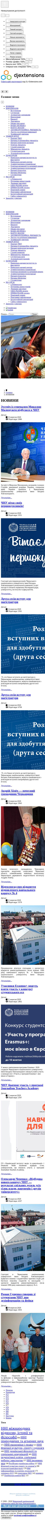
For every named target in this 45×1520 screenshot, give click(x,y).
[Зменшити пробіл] (33, 67)
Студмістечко (16, 175)
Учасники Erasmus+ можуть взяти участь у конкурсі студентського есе (19, 989)
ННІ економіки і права (18, 1444)
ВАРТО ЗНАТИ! (17, 128)
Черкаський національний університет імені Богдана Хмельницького (18, 1502)
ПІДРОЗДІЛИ (11, 155)
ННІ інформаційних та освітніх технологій (17, 1469)
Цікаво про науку (18, 123)
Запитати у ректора (14, 198)
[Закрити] (7, 15)
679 (7, 1409)
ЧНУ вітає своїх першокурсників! (12, 504)
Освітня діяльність (18, 145)
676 (7, 1403)
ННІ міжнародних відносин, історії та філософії (16, 1432)
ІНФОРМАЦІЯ (12, 108)
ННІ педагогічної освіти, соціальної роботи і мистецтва (19, 1457)
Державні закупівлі (18, 183)
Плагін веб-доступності (11, 82)
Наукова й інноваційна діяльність (24, 140)
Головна (9, 392)
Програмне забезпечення (21, 192)
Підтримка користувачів (20, 181)
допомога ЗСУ (7, 1473)
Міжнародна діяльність (20, 149)
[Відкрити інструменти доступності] (5, 4)
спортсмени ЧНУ (25, 1473)
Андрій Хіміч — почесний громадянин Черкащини (18, 792)
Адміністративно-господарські (23, 168)
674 (7, 1399)
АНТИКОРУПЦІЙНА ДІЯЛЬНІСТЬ (26, 130)
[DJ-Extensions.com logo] (22, 79)
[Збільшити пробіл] (36, 67)
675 (7, 1401)
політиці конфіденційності (25, 1515)
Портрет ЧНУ (16, 138)
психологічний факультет (12, 1468)
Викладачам (15, 117)
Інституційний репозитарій (22, 194)
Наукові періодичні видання (22, 143)
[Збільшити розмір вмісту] (31, 59)
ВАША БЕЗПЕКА (18, 126)
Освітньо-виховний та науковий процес (27, 166)
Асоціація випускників (20, 153)
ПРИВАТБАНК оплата (20, 188)
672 (7, 1394)
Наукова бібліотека (18, 173)
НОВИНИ (10, 106)
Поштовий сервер (18, 190)
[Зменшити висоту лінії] (23, 64)
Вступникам (16, 111)
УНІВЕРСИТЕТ (12, 136)
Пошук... (4, 314)
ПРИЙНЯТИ (6, 1518)
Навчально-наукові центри (21, 162)
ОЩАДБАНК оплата (19, 185)
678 (7, 1407)
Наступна (10, 1416)
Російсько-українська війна (21, 1463)
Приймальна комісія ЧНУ (14, 1475)
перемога (39, 1473)
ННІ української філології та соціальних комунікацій (19, 1453)
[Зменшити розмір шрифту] (26, 62)
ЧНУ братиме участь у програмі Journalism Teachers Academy (22, 1086)
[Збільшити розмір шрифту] (30, 62)
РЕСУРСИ (10, 177)
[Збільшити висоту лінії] (26, 64)
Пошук (34, 314)
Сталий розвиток (18, 147)
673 (7, 1397)
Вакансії (14, 119)
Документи (15, 121)
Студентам (15, 113)
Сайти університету (19, 196)
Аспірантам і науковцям (20, 115)
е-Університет (16, 179)
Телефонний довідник (20, 134)
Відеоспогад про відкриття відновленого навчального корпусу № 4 (18, 890)
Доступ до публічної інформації (24, 132)
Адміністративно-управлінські (23, 164)
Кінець (8, 1418)
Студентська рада (18, 151)
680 (7, 1412)
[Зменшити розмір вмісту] (27, 59)
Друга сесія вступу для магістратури (16, 600)
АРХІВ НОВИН (22, 1484)
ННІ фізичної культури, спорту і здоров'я (22, 1446)
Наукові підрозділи (18, 170)
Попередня (10, 1392)
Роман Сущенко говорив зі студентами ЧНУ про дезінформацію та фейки (18, 1297)
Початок (9, 1390)
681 (7, 1414)
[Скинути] (3, 15)
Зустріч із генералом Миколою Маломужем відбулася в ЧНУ (21, 408)
